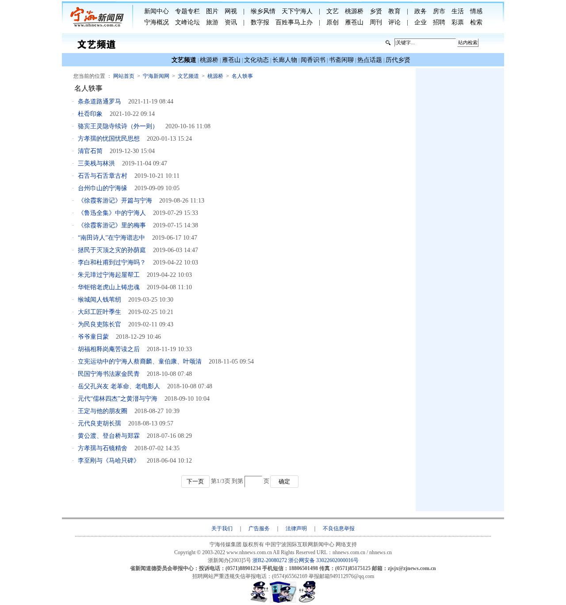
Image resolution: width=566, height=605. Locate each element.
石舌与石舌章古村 (102, 175)
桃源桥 (354, 11)
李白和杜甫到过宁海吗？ (112, 262)
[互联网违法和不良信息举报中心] (283, 601)
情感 (476, 11)
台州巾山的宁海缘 (102, 188)
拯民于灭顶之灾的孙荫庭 (112, 250)
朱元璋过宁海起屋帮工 (109, 275)
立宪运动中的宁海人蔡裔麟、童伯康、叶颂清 (140, 361)
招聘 (439, 22)
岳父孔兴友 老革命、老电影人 (119, 386)
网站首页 (123, 76)
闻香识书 (313, 60)
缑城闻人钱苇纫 (99, 299)
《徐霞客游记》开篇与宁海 (115, 200)
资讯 (231, 22)
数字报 (260, 22)
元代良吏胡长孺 (99, 423)
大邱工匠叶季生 (99, 312)
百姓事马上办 (294, 22)
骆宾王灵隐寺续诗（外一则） (118, 126)
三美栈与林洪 (96, 163)
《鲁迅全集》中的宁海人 (112, 213)
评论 (394, 22)
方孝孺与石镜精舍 (102, 448)
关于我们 (222, 528)
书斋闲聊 (341, 60)
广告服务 (259, 528)
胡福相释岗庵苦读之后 (109, 349)
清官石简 (90, 151)
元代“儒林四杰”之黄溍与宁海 (117, 398)
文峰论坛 (187, 22)
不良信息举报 (339, 528)
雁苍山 (354, 22)
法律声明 (296, 528)
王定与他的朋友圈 (102, 411)
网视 (231, 11)
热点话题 (369, 60)
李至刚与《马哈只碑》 (109, 460)
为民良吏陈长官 (99, 324)
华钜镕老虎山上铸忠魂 (109, 287)
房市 (439, 11)
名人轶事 (242, 76)
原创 (332, 22)
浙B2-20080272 (269, 560)
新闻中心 (156, 11)
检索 (476, 22)
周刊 (376, 22)
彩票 (457, 22)
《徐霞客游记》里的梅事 (112, 225)
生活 (457, 11)
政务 (420, 11)
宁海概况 (156, 22)
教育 (394, 11)
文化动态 (256, 60)
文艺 (332, 11)
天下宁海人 (297, 11)
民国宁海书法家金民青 (109, 374)
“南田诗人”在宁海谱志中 (111, 237)
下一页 (195, 481)
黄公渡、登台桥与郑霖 (109, 436)
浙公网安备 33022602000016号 (323, 560)
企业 (420, 22)
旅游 (212, 22)
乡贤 (376, 11)
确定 (284, 481)
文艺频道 (188, 76)
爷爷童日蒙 (93, 336)
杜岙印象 (90, 114)
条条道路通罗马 (99, 101)
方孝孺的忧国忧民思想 (109, 138)
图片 (212, 11)
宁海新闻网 (156, 76)
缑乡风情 (263, 11)
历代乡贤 (398, 60)
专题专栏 (187, 11)
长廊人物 (284, 60)
